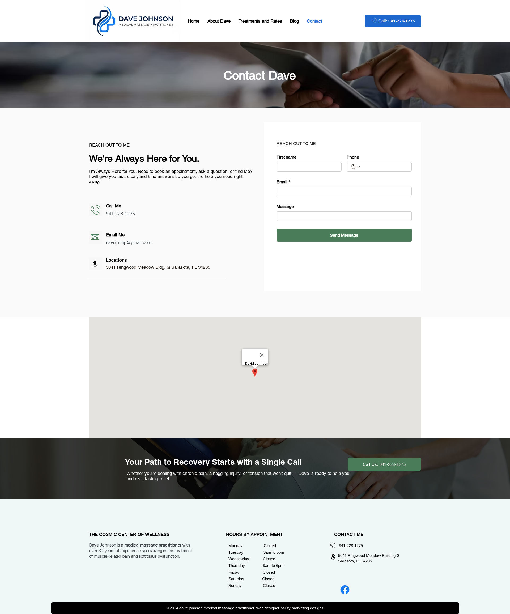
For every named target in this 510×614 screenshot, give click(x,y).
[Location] (95, 264)
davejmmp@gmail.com (128, 242)
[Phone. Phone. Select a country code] (355, 167)
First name (286, 157)
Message (285, 206)
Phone (353, 157)
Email (283, 181)
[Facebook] (345, 590)
